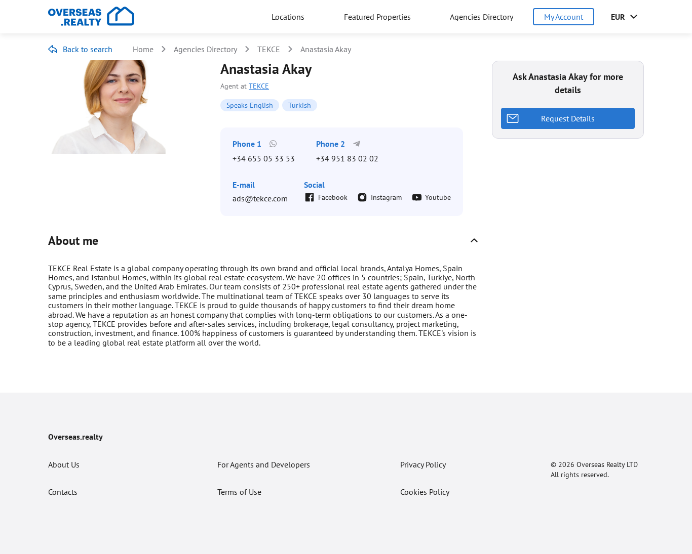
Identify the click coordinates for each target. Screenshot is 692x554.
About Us (64, 464)
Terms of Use (239, 492)
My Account (563, 17)
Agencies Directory (481, 17)
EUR (618, 17)
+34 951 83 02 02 (347, 158)
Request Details (568, 118)
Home (143, 49)
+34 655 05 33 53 (264, 158)
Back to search (87, 49)
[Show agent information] (474, 240)
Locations (288, 17)
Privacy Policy (423, 464)
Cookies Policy (424, 492)
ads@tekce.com (260, 198)
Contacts (63, 492)
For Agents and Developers (263, 464)
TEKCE (268, 49)
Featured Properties (377, 17)
